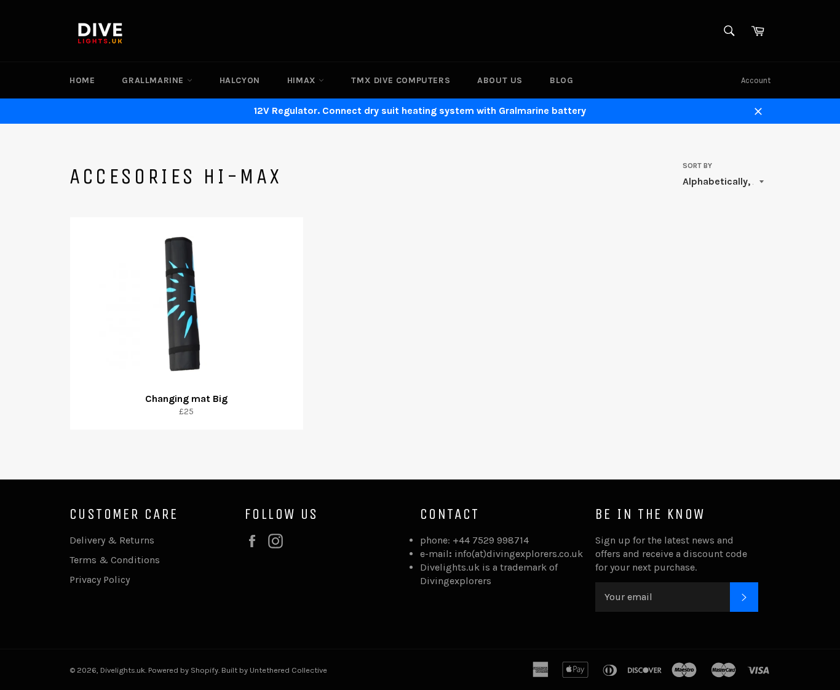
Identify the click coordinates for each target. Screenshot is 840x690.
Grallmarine (154, 80)
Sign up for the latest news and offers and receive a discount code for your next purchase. (671, 553)
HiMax (303, 80)
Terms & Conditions (114, 560)
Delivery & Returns (111, 540)
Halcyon (240, 80)
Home (82, 80)
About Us (500, 80)
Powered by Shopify (183, 670)
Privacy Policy (99, 579)
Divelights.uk (122, 670)
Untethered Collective (288, 670)
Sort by (697, 165)
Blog (561, 80)
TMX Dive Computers (400, 80)
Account (756, 80)
